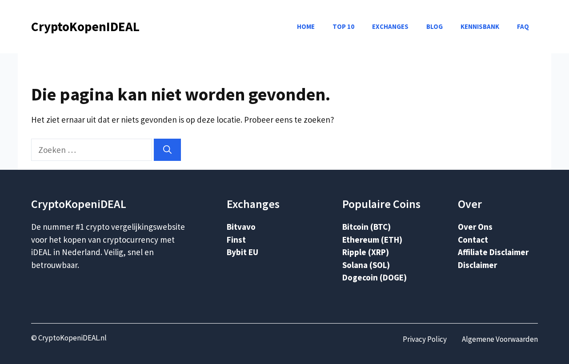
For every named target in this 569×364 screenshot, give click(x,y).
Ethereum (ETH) (372, 239)
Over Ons (475, 226)
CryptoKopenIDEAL (85, 26)
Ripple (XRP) (365, 252)
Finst (236, 239)
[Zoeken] (167, 150)
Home (306, 26)
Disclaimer (477, 265)
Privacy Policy (425, 339)
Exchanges (390, 26)
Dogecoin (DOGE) (374, 277)
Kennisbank (480, 26)
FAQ (523, 26)
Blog (434, 26)
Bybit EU (242, 252)
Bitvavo (241, 226)
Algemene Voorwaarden (500, 339)
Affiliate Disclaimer (493, 252)
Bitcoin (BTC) (366, 226)
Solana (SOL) (366, 265)
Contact (473, 239)
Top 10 (343, 26)
